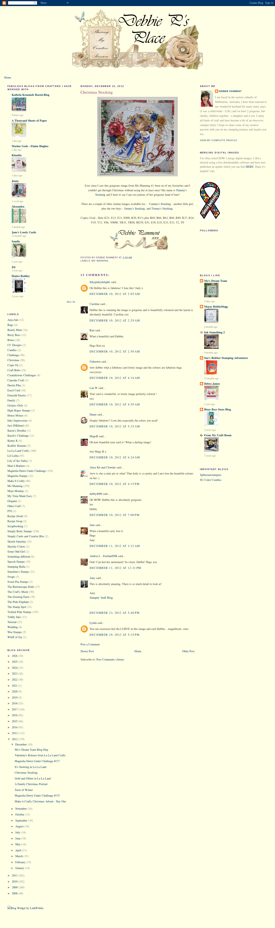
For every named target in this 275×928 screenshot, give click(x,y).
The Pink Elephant (18, 602)
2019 (15, 697)
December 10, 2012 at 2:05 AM (115, 294)
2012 (15, 739)
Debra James (212, 383)
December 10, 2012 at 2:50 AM (115, 351)
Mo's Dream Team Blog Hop (31, 749)
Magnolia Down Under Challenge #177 (37, 761)
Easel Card (13, 390)
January (20, 868)
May (18, 844)
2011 (15, 875)
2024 (15, 668)
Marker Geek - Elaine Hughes (30, 146)
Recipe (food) (15, 516)
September (21, 820)
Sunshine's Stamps (18, 572)
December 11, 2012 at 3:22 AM (115, 546)
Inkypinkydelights (100, 282)
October (20, 814)
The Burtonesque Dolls (20, 587)
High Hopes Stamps (18, 410)
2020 (15, 691)
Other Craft (14, 506)
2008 (15, 893)
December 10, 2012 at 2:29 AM (115, 320)
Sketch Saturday (16, 541)
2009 (15, 887)
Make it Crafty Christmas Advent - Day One (40, 801)
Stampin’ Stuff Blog (101, 597)
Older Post (188, 651)
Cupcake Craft (15, 380)
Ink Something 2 (214, 332)
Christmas (13, 360)
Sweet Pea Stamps (17, 582)
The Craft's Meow (17, 592)
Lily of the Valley (17, 461)
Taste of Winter (24, 790)
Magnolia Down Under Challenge (26, 471)
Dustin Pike (14, 385)
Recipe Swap (14, 521)
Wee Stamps (14, 632)
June (18, 838)
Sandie (16, 241)
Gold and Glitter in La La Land (33, 778)
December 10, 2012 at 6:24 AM (115, 457)
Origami (12, 501)
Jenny (15, 181)
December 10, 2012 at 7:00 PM (115, 515)
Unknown (95, 361)
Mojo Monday (15, 491)
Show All (71, 301)
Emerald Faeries (16, 395)
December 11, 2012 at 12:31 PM (115, 568)
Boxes (10, 340)
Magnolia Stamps (17, 476)
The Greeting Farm (18, 597)
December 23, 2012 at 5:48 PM (115, 613)
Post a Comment (90, 644)
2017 (15, 709)
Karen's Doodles (16, 430)
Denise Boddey (21, 276)
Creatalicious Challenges (21, 375)
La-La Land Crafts (18, 451)
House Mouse (15, 415)
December (21, 744)
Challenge (13, 355)
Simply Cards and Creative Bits (25, 536)
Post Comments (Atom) (110, 659)
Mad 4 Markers (16, 466)
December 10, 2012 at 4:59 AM (115, 404)
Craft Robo (13, 370)
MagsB (94, 436)
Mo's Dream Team (215, 281)
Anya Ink (12, 320)
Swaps (11, 577)
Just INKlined (15, 425)
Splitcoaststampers (210, 475)
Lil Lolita (13, 456)
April (18, 850)
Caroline (94, 304)
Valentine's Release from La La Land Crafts (40, 755)
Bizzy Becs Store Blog (217, 409)
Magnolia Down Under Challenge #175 (37, 795)
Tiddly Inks (14, 617)
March (19, 856)
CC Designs (14, 345)
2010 (15, 881)
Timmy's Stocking (162, 208)
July (18, 832)
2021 (15, 685)
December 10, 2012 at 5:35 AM (115, 426)
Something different (18, 556)
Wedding (12, 627)
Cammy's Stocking (160, 204)
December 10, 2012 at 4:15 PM (115, 484)
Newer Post (87, 651)
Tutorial (12, 622)
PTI (9, 511)
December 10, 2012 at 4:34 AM (115, 378)
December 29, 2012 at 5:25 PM (115, 635)
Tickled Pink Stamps (19, 612)
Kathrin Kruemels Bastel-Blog (30, 95)
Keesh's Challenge (18, 435)
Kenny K (12, 440)
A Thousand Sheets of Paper (29, 120)
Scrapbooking (15, 526)
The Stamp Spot (16, 607)
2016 (15, 715)
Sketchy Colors (16, 546)
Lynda (93, 623)
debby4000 (96, 494)
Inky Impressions (17, 420)
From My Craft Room (218, 435)
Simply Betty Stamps (19, 531)
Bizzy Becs (14, 335)
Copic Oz (12, 365)
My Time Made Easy (19, 496)
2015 (15, 721)
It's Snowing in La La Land (30, 767)
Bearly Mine (14, 330)
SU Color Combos (210, 480)
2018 (15, 703)
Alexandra (18, 206)
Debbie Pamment (230, 91)
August (19, 826)
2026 (15, 656)
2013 (15, 733)
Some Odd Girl (16, 551)
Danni (93, 414)
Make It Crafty (16, 481)
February (20, 862)
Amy (92, 578)
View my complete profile (218, 140)
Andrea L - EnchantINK (103, 556)
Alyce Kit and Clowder (103, 467)
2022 (15, 679)
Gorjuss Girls (15, 405)
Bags (10, 325)
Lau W (94, 388)
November (21, 808)
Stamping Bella (16, 566)
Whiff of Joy (14, 637)
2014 (15, 727)
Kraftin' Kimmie (16, 445)
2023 (15, 673)
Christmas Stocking (26, 772)
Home (7, 77)
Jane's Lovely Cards (24, 232)
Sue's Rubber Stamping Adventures (226, 358)
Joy (14, 267)
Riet (92, 330)
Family (11, 400)
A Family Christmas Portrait (31, 784)
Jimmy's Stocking (134, 208)
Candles (12, 350)
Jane (92, 525)
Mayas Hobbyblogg (216, 306)
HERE (249, 166)
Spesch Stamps (16, 561)
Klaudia (17, 155)
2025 (15, 661)
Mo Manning (15, 486)
